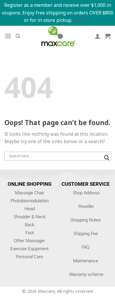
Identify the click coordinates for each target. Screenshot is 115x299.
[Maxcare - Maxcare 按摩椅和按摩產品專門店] (57, 36)
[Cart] (108, 36)
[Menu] (8, 36)
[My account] (98, 36)
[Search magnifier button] (107, 158)
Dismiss (82, 20)
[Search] (18, 36)
